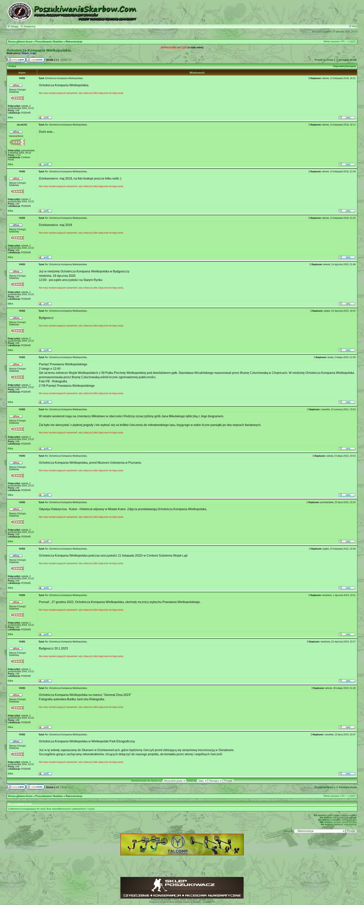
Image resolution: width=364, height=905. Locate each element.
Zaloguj (14, 26)
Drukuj (12, 66)
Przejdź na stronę (324, 60)
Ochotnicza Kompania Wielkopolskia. (39, 50)
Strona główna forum (20, 41)
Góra (10, 117)
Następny (351, 66)
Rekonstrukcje (74, 41)
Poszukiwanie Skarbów (49, 41)
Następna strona (348, 60)
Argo (32, 53)
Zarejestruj (29, 26)
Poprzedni (338, 66)
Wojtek (25, 53)
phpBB (167, 900)
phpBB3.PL (209, 902)
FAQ (354, 26)
